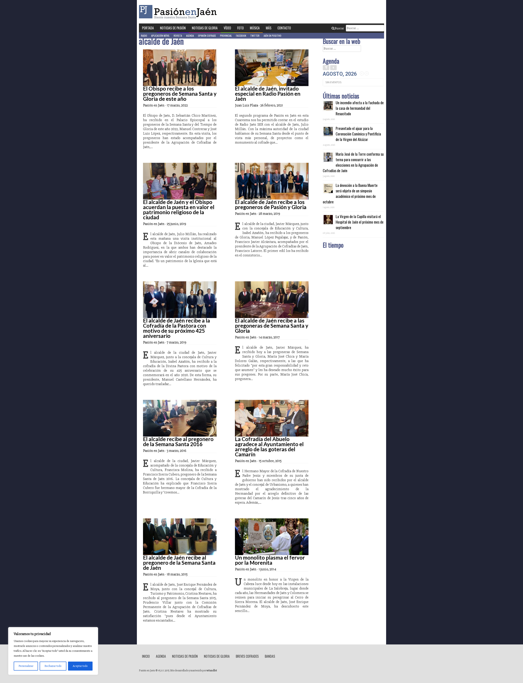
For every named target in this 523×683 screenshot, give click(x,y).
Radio (144, 35)
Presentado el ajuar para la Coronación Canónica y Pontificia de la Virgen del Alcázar (358, 134)
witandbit (211, 670)
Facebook (241, 35)
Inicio (146, 656)
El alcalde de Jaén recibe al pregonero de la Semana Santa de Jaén (179, 562)
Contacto (284, 28)
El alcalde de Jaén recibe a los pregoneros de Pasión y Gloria (270, 204)
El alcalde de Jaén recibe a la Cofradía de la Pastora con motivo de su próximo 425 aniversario (176, 328)
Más (268, 28)
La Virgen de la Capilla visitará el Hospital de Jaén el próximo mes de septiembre (359, 222)
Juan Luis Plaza (246, 105)
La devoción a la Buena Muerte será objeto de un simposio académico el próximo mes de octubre (350, 193)
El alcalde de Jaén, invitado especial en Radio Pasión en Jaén (267, 93)
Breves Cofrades (247, 656)
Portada (148, 28)
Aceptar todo (80, 666)
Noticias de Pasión (173, 28)
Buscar (339, 28)
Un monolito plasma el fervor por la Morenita (270, 560)
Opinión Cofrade (207, 35)
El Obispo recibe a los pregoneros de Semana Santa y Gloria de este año (180, 93)
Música (255, 28)
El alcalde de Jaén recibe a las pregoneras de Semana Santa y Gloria (271, 325)
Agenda (190, 35)
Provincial (226, 35)
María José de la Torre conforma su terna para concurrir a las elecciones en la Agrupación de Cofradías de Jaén (353, 162)
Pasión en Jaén (179, 11)
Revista (178, 35)
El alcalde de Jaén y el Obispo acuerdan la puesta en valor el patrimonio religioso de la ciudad (178, 210)
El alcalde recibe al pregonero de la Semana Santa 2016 (178, 441)
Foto (240, 28)
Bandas (270, 656)
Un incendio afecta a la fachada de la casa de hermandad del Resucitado (360, 108)
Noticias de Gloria (205, 28)
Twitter (254, 35)
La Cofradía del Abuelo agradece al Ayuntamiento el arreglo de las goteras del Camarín (269, 447)
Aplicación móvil (160, 35)
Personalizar (26, 666)
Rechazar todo (53, 666)
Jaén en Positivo (272, 35)
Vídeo (227, 28)
